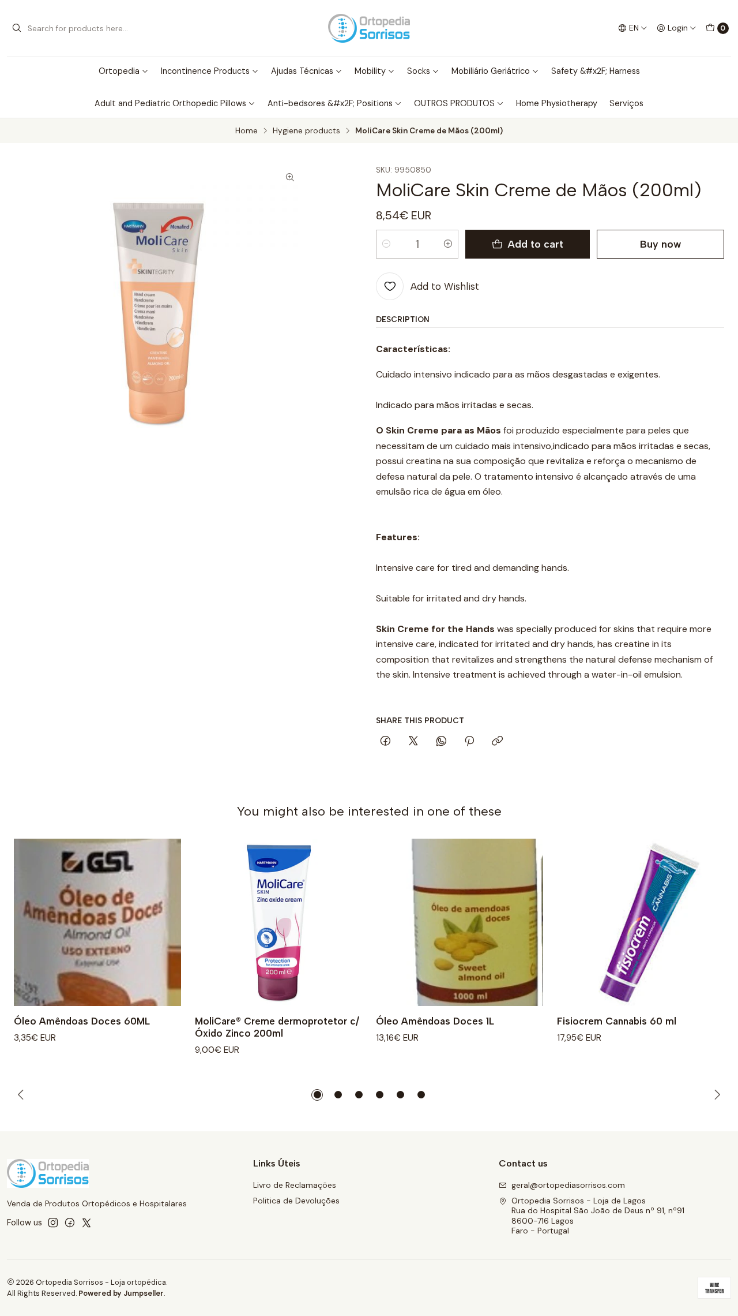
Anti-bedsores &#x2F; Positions (330, 103)
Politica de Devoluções (296, 1200)
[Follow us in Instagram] (53, 1222)
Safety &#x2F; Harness (595, 71)
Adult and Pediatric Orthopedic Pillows (170, 103)
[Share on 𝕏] (413, 741)
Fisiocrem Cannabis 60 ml (616, 1021)
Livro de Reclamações (294, 1185)
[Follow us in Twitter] (86, 1222)
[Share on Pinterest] (469, 741)
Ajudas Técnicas (302, 71)
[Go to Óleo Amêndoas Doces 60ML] (97, 922)
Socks (418, 71)
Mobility (370, 71)
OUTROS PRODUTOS (454, 103)
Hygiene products (306, 131)
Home (246, 131)
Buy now (660, 244)
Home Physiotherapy (556, 103)
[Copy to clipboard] (497, 741)
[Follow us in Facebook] (70, 1222)
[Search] (17, 28)
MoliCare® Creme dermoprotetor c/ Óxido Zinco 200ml (277, 1027)
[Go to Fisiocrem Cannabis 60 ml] (640, 922)
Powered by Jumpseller (121, 1293)
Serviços (626, 103)
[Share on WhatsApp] (441, 741)
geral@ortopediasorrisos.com (568, 1185)
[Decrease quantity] (386, 244)
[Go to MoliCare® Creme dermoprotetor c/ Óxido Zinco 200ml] (278, 922)
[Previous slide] (22, 1095)
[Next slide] (715, 1095)
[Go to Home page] (369, 28)
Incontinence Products (205, 71)
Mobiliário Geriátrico (490, 71)
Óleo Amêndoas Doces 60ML (82, 1021)
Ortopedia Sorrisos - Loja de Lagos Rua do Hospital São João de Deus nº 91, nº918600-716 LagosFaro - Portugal (597, 1215)
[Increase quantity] (448, 244)
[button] (317, 1095)
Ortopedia (119, 71)
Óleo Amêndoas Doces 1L (435, 1021)
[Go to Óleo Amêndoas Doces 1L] (459, 922)
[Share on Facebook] (385, 741)
